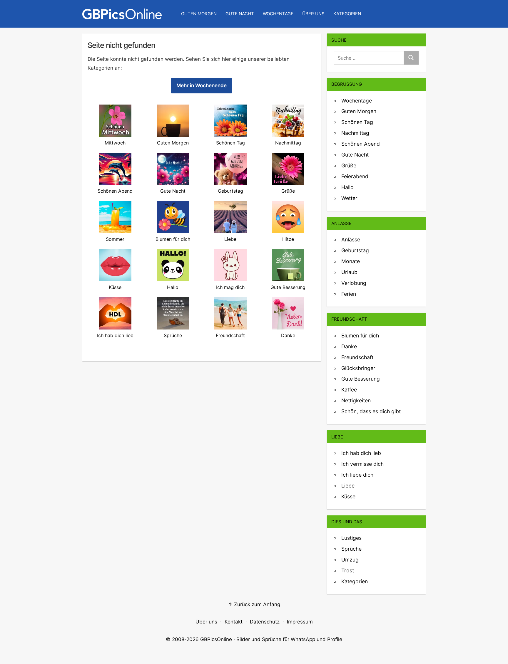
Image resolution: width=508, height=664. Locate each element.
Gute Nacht (239, 13)
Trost (347, 570)
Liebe (348, 486)
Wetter (349, 198)
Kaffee (349, 389)
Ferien (348, 294)
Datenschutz (265, 622)
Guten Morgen (199, 13)
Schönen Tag (357, 122)
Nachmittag (355, 133)
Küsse (348, 496)
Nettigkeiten (356, 400)
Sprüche (351, 549)
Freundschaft (357, 357)
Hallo (347, 187)
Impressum (300, 622)
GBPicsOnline (216, 639)
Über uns (313, 13)
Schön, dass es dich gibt (371, 411)
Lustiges (351, 538)
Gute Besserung (360, 379)
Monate (350, 261)
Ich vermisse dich (362, 464)
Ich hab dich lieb (361, 453)
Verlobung (353, 283)
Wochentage (278, 13)
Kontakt (234, 622)
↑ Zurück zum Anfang (254, 604)
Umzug (350, 560)
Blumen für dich (360, 335)
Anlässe (350, 239)
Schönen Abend (360, 144)
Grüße (348, 165)
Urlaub (349, 272)
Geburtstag (355, 250)
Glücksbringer (358, 368)
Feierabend (354, 176)
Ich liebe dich (357, 475)
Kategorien (347, 13)
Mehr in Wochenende (201, 85)
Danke (349, 346)
